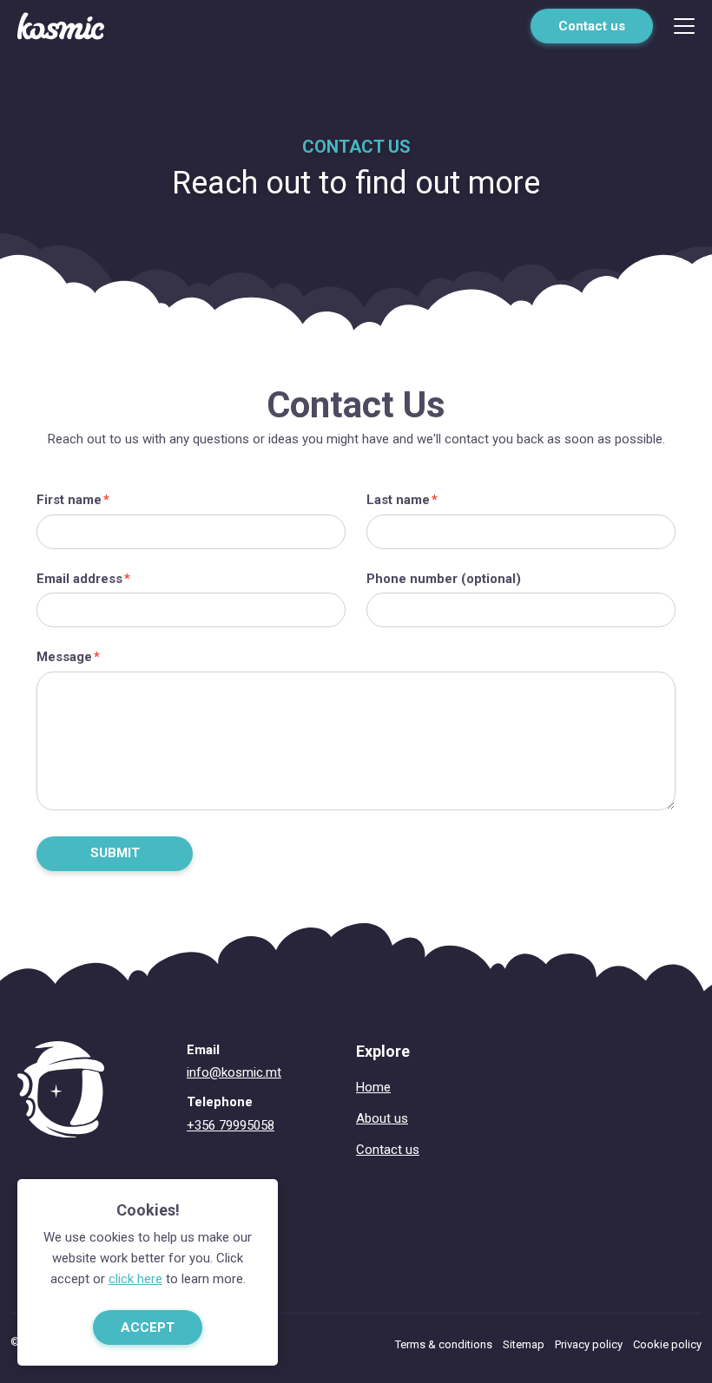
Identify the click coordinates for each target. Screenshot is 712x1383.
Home (373, 1087)
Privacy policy (589, 1344)
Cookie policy (667, 1344)
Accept (148, 1327)
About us (382, 1118)
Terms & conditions (443, 1344)
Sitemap (523, 1344)
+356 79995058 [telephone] (230, 1125)
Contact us (591, 26)
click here (135, 1279)
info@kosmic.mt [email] (234, 1072)
